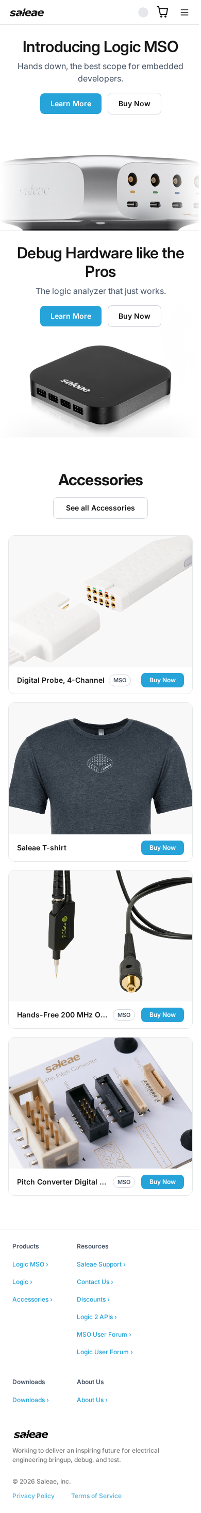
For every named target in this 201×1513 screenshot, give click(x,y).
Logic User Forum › (105, 1330)
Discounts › (93, 1277)
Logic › (22, 1259)
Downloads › (30, 1378)
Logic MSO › (30, 1242)
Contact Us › (95, 1259)
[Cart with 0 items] (154, 12)
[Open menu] (177, 12)
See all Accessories (96, 507)
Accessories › (32, 1277)
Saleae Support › (101, 1242)
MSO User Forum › (104, 1312)
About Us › (92, 1378)
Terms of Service (96, 1473)
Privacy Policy (33, 1473)
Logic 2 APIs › (97, 1294)
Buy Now (130, 103)
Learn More (66, 103)
